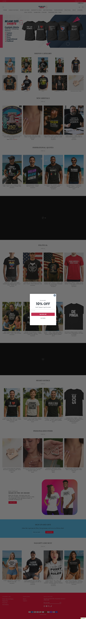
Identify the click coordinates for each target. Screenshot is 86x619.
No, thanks (43, 318)
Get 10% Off (43, 314)
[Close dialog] (55, 295)
